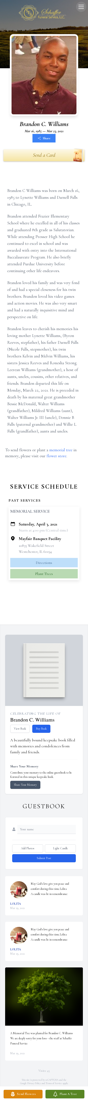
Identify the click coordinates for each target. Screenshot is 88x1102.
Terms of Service (54, 1083)
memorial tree (60, 450)
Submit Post (44, 858)
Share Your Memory (25, 785)
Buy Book (41, 728)
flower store (56, 456)
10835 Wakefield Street (36, 545)
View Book (20, 728)
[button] (44, 996)
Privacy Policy (34, 1083)
